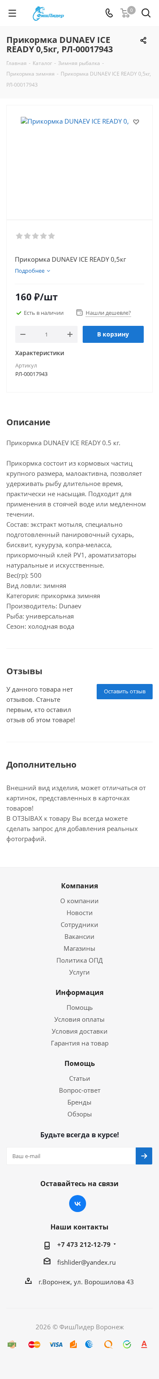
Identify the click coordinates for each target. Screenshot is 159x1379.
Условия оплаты (79, 1019)
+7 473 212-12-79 (84, 1244)
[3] (36, 236)
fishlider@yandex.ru (86, 1262)
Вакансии (79, 936)
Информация (79, 992)
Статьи (79, 1078)
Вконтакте (77, 1203)
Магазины (79, 948)
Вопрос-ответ (79, 1090)
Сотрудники (79, 924)
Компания (79, 885)
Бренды (79, 1102)
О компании (79, 900)
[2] (28, 236)
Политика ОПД (79, 960)
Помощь (80, 1007)
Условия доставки (80, 1031)
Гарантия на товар (80, 1043)
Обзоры (79, 1114)
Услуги (79, 972)
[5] (52, 236)
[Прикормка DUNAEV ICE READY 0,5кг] (79, 158)
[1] (20, 236)
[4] (44, 236)
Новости (80, 912)
